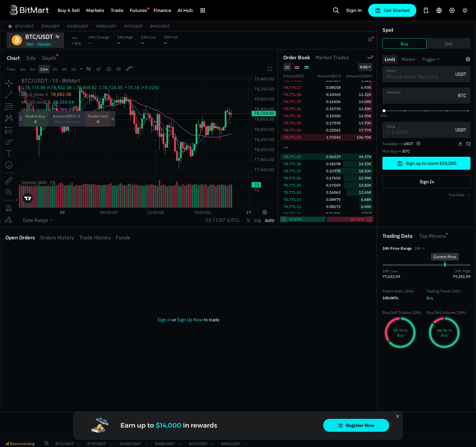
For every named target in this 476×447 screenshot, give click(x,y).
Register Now (360, 425)
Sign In (354, 10)
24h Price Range (397, 248)
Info (31, 58)
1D (73, 69)
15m (44, 69)
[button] (419, 248)
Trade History (95, 237)
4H (64, 69)
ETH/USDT (96, 443)
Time (11, 69)
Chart (13, 58)
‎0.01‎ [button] (364, 66)
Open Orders (20, 237)
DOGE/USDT (130, 443)
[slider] (384, 110)
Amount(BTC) (64, 116)
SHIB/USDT (165, 443)
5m (33, 69)
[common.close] (398, 416)
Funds (123, 237)
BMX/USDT (231, 443)
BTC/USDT (64, 443)
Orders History (57, 237)
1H (54, 69)
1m (23, 69)
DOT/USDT (198, 443)
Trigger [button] (429, 59)
